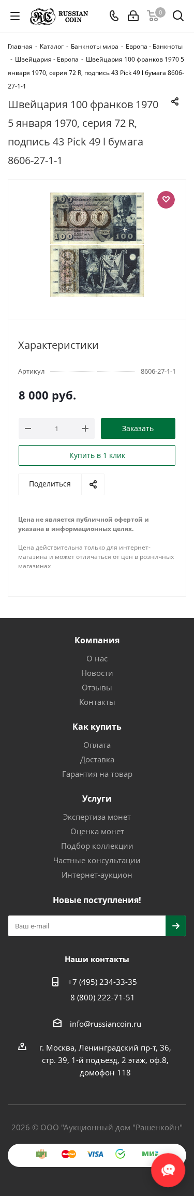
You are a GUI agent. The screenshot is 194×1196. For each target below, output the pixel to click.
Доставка (97, 759)
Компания (97, 640)
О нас (97, 658)
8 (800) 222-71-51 (102, 997)
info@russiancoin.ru (105, 1023)
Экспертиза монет (97, 816)
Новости (97, 673)
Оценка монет (97, 831)
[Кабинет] (133, 16)
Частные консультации (97, 860)
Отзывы (97, 687)
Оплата (97, 745)
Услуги (97, 798)
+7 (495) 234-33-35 (102, 982)
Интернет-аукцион (97, 874)
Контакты (97, 702)
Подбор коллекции (97, 845)
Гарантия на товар (97, 774)
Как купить (97, 726)
